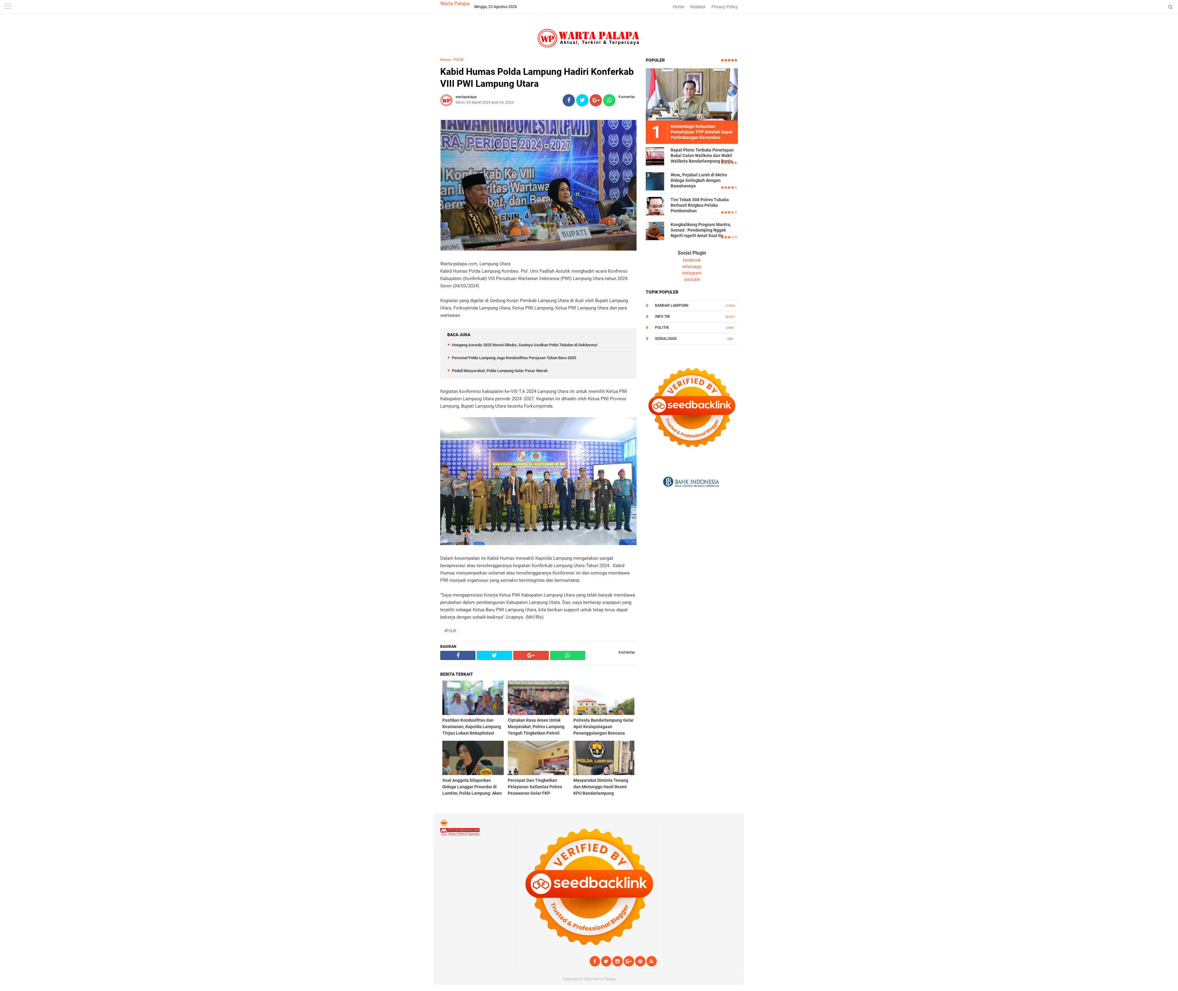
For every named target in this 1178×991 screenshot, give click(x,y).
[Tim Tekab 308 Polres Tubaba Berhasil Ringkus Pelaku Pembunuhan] (655, 206)
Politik (662, 327)
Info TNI (662, 316)
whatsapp (692, 266)
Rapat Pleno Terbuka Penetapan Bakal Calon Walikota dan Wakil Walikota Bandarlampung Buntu (702, 155)
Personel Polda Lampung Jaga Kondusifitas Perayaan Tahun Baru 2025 (514, 357)
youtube (692, 279)
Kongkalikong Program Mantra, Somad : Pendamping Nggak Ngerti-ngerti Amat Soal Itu (701, 230)
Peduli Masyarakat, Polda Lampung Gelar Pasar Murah (500, 370)
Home (678, 6)
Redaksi (697, 6)
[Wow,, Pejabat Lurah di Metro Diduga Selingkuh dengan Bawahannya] (655, 181)
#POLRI (450, 631)
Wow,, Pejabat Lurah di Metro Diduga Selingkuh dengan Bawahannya (699, 180)
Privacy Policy (724, 6)
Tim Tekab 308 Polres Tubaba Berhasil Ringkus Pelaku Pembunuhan (700, 205)
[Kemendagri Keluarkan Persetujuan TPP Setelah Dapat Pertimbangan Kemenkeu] (692, 94)
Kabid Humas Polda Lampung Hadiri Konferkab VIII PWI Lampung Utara (537, 77)
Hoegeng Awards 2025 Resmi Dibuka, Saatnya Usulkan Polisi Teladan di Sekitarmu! (525, 345)
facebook (692, 260)
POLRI (458, 60)
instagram (692, 273)
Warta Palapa (455, 3)
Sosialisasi (666, 338)
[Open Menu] (7, 7)
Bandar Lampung (671, 305)
